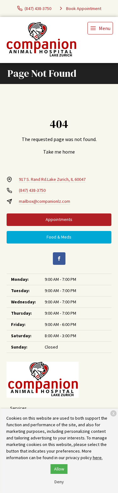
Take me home (59, 152)
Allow (59, 469)
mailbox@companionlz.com (44, 201)
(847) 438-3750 (32, 190)
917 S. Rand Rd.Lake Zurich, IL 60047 (52, 179)
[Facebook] (59, 258)
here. (98, 457)
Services (18, 408)
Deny (59, 482)
